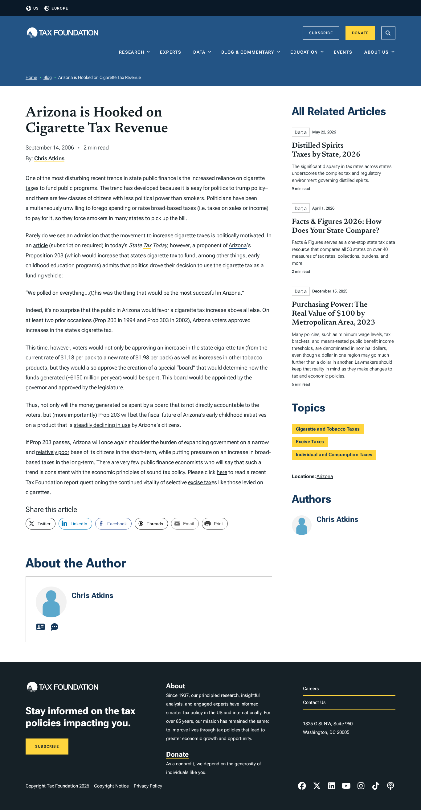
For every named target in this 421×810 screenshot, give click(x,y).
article (40, 245)
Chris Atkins (49, 158)
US (36, 8)
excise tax (199, 482)
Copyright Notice (111, 786)
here (222, 472)
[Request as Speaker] (54, 627)
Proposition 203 (44, 255)
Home (31, 77)
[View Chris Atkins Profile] (40, 627)
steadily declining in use (102, 425)
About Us (376, 52)
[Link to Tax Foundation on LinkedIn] (332, 786)
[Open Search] (388, 33)
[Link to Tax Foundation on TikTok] (376, 786)
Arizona (238, 245)
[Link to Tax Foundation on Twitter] (317, 786)
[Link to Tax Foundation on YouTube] (346, 786)
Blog (47, 77)
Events (344, 52)
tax (29, 188)
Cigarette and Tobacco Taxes (328, 429)
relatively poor (52, 452)
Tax (147, 245)
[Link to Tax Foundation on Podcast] (390, 786)
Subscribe (321, 33)
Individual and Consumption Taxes (334, 454)
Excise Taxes (310, 441)
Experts (172, 52)
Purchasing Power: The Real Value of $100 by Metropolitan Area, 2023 (333, 313)
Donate (360, 33)
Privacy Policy (148, 786)
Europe (59, 8)
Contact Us (314, 702)
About (175, 686)
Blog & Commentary (248, 52)
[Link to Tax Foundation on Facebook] (302, 786)
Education (304, 52)
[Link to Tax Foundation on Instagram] (361, 786)
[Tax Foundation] (63, 33)
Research (131, 52)
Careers (311, 688)
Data (199, 52)
